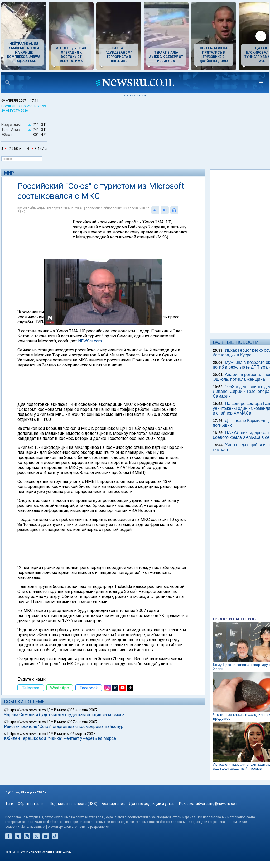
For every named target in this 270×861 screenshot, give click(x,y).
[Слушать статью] (179, 210)
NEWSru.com (90, 341)
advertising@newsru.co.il (216, 804)
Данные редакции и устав (152, 804)
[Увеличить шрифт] (165, 210)
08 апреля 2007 (83, 710)
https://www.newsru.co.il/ (28, 710)
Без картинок (113, 804)
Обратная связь (32, 804)
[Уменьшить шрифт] (155, 210)
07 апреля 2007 (83, 722)
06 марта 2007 (82, 734)
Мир (9, 173)
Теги (9, 804)
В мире (60, 710)
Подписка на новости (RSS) (73, 804)
